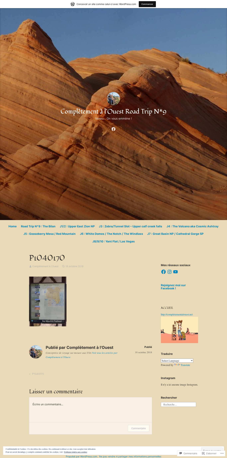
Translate (185, 365)
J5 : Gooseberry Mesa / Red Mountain (49, 233)
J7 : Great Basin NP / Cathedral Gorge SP (175, 233)
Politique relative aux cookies (75, 452)
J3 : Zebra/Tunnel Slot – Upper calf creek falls (130, 226)
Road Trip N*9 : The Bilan (38, 226)
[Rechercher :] (178, 404)
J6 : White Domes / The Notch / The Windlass (111, 233)
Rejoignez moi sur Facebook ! (173, 287)
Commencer (147, 4)
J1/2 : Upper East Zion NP (77, 226)
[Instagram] (169, 271)
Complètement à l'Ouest (45, 266)
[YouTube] (175, 271)
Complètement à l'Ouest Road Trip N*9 (113, 111)
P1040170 (36, 374)
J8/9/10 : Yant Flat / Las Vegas (113, 241)
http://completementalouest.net (177, 314)
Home (12, 226)
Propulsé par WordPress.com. (82, 456)
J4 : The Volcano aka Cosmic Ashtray (193, 226)
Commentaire (138, 428)
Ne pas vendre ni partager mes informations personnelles (130, 456)
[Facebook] (113, 128)
